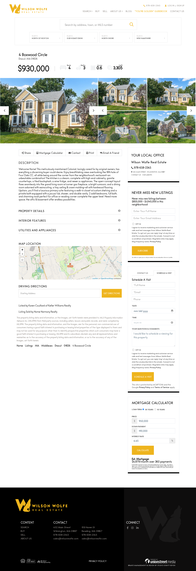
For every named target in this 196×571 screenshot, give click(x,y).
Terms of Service (162, 387)
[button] (131, 24)
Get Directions (112, 293)
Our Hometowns (75, 38)
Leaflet (95, 278)
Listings (29, 345)
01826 (67, 345)
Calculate (143, 450)
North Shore (108, 38)
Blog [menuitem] (129, 11)
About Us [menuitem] (115, 11)
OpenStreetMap (107, 278)
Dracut (58, 345)
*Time (134, 317)
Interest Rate (138, 436)
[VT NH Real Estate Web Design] (160, 561)
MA (37, 345)
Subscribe (143, 250)
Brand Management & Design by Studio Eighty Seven (151, 565)
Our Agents (147, 175)
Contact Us (136, 175)
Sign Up (180, 5)
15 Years (161, 409)
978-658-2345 (153, 5)
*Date (134, 305)
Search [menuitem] (87, 11)
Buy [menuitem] (97, 11)
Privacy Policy (155, 241)
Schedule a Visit (164, 273)
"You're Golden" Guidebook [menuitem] (151, 11)
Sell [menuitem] (105, 11)
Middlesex (47, 345)
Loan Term (137, 409)
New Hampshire (144, 38)
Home (20, 345)
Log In (171, 5)
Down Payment (139, 426)
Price (134, 416)
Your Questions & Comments (145, 329)
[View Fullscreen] (22, 260)
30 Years (149, 409)
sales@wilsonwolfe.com (65, 538)
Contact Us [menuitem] (177, 11)
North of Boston (40, 38)
